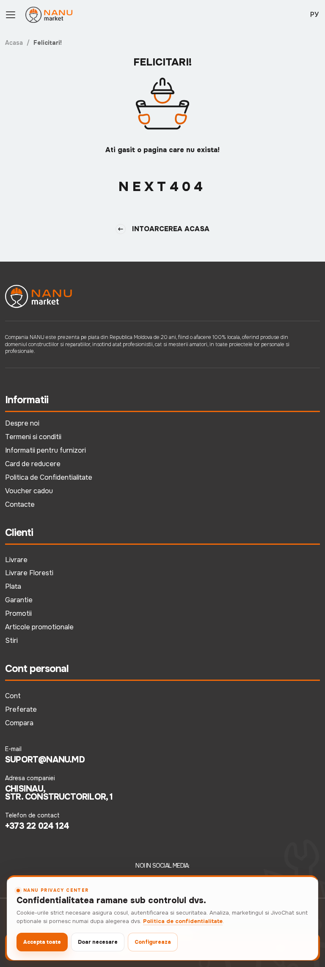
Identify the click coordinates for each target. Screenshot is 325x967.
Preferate (21, 709)
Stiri (11, 640)
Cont (13, 695)
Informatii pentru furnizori (45, 450)
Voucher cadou (29, 490)
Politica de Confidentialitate (48, 477)
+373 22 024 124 (37, 826)
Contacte (20, 504)
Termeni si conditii (33, 436)
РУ (314, 14)
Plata (13, 586)
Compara (19, 722)
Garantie (19, 599)
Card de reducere (33, 463)
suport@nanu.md (45, 760)
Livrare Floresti (29, 572)
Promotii (18, 613)
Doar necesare (98, 942)
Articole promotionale (39, 627)
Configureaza (153, 942)
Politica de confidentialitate (183, 921)
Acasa (14, 42)
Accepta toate (42, 942)
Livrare (16, 559)
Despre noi (22, 423)
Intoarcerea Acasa (170, 228)
